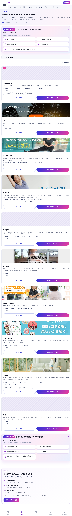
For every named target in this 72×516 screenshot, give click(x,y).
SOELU (5, 375)
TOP (3, 22)
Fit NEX (6, 266)
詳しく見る (19, 98)
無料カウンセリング (52, 98)
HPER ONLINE (8, 303)
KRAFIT (9, 2)
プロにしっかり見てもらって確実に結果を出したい (19, 49)
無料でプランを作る (11, 500)
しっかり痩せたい (10, 39)
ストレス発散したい (44, 44)
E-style (6, 229)
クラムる (6, 192)
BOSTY (6, 121)
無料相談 (66, 2)
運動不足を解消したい (11, 44)
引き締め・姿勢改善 (44, 39)
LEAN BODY (7, 338)
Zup (4, 414)
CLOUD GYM (7, 156)
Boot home (7, 83)
